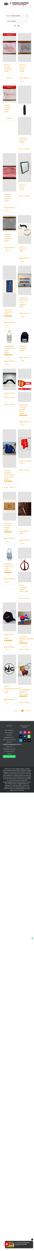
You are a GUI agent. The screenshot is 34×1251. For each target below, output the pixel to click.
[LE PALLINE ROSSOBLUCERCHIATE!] (24, 618)
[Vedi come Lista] (18, 25)
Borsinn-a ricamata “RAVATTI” (7, 107)
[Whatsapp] (29, 736)
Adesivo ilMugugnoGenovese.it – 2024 (11, 688)
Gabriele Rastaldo (12, 770)
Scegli (22, 149)
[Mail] (20, 736)
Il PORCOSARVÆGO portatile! (24, 690)
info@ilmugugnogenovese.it (12, 744)
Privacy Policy (12, 772)
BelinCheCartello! (25, 461)
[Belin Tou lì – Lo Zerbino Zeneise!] (9, 506)
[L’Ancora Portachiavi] (24, 229)
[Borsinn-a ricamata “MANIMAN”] (9, 223)
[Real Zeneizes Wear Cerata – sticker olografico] (24, 280)
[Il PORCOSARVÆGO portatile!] (24, 670)
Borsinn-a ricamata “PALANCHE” (8, 67)
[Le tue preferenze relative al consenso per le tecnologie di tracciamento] (32, 938)
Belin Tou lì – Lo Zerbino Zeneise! (8, 525)
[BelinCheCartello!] (24, 443)
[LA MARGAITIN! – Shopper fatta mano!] (9, 336)
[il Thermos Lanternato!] (24, 110)
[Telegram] (20, 740)
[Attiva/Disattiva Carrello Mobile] (23, 6)
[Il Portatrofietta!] (24, 509)
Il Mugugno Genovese (19, 768)
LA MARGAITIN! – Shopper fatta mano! (9, 348)
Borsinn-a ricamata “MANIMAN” (8, 236)
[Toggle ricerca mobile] (27, 6)
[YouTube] (29, 732)
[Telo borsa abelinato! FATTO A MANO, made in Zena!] (9, 448)
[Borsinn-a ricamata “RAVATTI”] (9, 172)
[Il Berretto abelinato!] (24, 336)
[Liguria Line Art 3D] (9, 379)
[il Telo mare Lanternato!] (9, 286)
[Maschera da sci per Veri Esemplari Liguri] (24, 385)
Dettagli (10, 78)
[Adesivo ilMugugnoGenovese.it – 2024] (9, 669)
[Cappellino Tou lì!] (9, 617)
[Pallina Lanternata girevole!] (24, 565)
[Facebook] (20, 732)
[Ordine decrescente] (27, 16)
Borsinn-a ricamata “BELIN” (22, 67)
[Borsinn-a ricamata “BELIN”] (24, 47)
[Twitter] (29, 740)
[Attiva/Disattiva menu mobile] (30, 6)
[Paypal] (24, 736)
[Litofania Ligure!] (24, 167)
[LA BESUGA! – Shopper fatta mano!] (9, 554)
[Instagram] (24, 732)
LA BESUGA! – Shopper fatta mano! (8, 566)
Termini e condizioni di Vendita (23, 772)
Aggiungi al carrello (23, 79)
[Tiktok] (24, 740)
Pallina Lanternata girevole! (23, 587)
